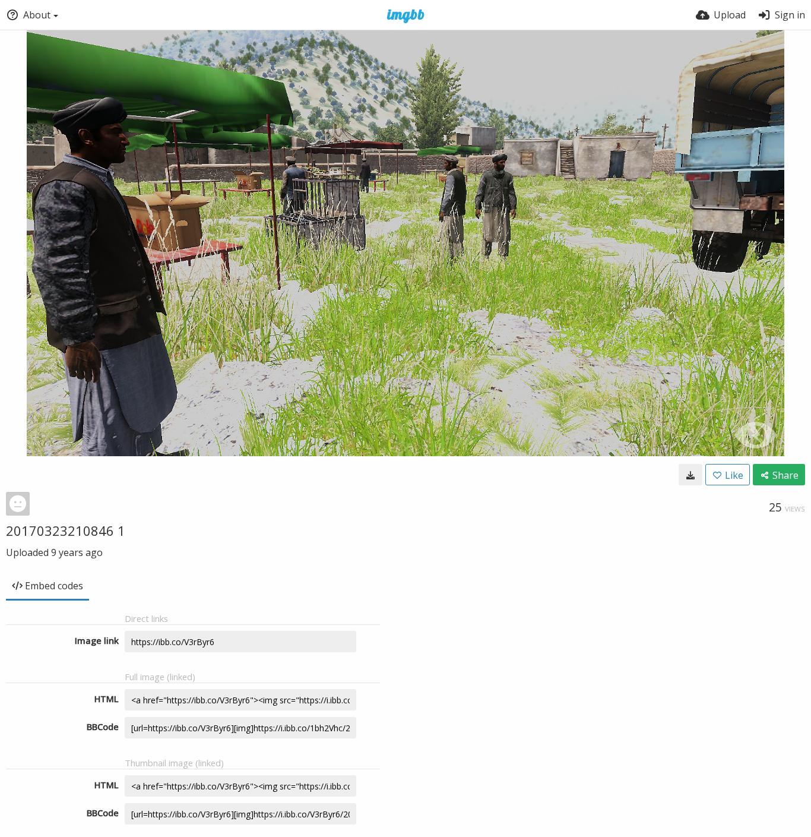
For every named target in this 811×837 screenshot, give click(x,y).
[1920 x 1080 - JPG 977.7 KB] (690, 474)
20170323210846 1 (65, 530)
